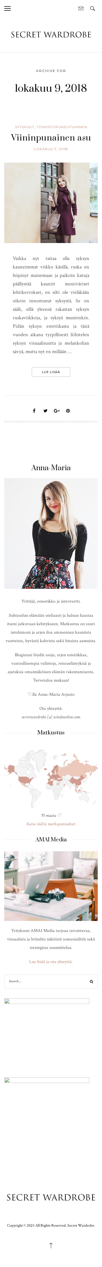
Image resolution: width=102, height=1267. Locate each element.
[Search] (91, 982)
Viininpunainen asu (51, 138)
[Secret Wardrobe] (51, 34)
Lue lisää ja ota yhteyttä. (51, 962)
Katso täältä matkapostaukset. (51, 824)
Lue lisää (51, 372)
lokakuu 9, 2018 (51, 149)
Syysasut (24, 127)
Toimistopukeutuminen (62, 127)
